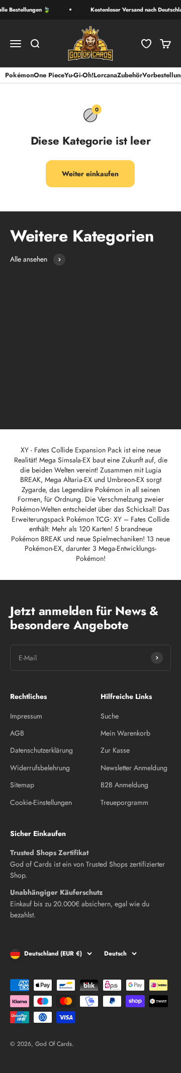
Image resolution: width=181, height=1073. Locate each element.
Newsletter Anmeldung (134, 768)
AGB (17, 733)
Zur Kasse (115, 750)
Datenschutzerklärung (41, 750)
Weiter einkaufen (90, 174)
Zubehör (129, 75)
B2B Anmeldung (124, 785)
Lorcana (105, 75)
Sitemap (22, 785)
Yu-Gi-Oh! (79, 75)
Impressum (26, 716)
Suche (110, 716)
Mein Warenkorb (125, 733)
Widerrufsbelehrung (40, 768)
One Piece (49, 75)
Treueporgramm (124, 802)
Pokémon (19, 75)
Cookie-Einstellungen (41, 802)
